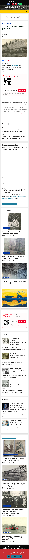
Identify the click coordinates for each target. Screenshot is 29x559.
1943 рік (5, 479)
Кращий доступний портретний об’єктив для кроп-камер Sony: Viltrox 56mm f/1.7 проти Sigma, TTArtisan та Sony (14, 407)
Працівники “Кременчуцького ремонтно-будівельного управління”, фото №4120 (12, 511)
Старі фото (6, 454)
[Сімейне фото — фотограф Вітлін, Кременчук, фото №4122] (14, 448)
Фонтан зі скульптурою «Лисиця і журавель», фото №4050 (13, 232)
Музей (9, 547)
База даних (13, 548)
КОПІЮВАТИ (22, 90)
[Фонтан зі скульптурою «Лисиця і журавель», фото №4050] (14, 221)
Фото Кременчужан (14, 454)
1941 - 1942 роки (7, 532)
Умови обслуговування (8, 198)
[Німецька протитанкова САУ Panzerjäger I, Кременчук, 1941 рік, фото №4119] (14, 525)
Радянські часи (7, 228)
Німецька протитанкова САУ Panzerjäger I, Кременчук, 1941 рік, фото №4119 (13, 537)
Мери (5, 547)
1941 (7, 123)
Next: (13, 136)
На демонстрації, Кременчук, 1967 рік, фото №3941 (17, 370)
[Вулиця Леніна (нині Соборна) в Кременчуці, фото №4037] (14, 246)
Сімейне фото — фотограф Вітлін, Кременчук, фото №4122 (13, 459)
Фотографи (6, 548)
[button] (1, 11)
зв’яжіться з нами (22, 113)
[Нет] (27, 554)
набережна (15, 65)
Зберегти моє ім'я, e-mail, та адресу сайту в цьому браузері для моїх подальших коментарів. (15, 190)
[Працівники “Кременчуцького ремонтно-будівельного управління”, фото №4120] (14, 499)
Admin (3, 32)
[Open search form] (26, 11)
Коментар (5, 152)
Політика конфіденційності (18, 196)
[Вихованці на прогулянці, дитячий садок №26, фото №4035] (14, 271)
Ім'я (3, 172)
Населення (21, 547)
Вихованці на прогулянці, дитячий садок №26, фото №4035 (14, 282)
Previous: (14, 129)
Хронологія (15, 547)
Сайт (3, 183)
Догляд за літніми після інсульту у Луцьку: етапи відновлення (18, 422)
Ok (9, 556)
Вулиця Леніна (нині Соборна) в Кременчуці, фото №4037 (13, 257)
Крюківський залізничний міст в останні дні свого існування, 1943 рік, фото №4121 (13, 485)
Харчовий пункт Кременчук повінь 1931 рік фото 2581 (17, 355)
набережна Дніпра (13, 123)
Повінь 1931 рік (21, 548)
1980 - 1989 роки (7, 505)
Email (3, 178)
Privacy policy (16, 556)
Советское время (6, 23)
